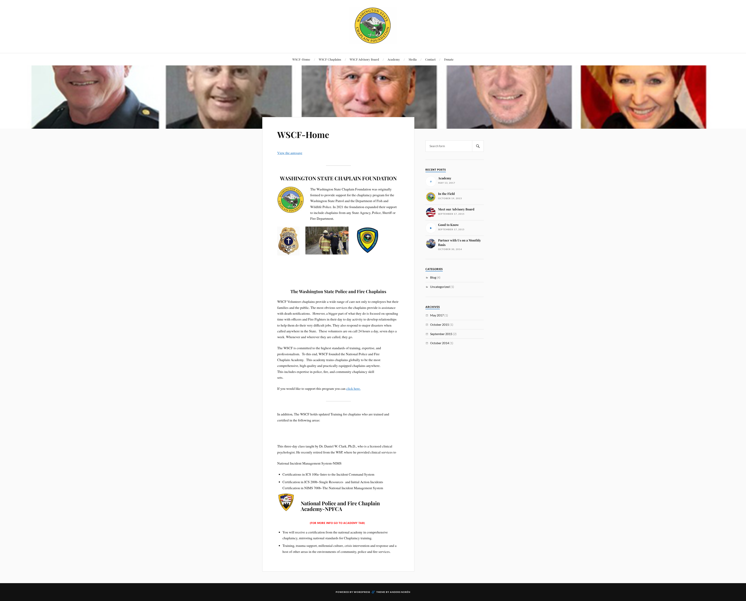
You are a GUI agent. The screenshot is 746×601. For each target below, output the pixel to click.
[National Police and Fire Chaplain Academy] (373, 41)
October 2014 (439, 343)
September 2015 (441, 334)
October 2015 (439, 324)
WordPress (362, 592)
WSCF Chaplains (330, 59)
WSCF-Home (301, 59)
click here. (353, 388)
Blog (433, 277)
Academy (394, 59)
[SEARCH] (478, 146)
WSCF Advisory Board (364, 59)
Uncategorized (440, 286)
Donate (449, 59)
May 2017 (437, 315)
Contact (430, 59)
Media (413, 59)
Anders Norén (400, 592)
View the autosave (289, 152)
